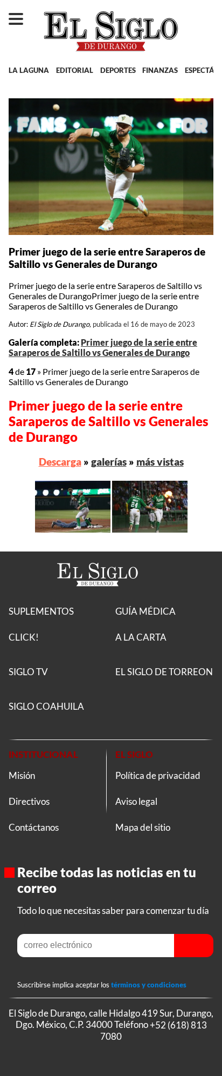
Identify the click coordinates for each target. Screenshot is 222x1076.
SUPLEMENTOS (41, 611)
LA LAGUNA (29, 70)
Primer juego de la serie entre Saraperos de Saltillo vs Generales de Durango (103, 347)
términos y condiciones (148, 984)
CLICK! (24, 637)
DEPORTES (118, 70)
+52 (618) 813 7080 (153, 1030)
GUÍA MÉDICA (145, 611)
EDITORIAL (74, 70)
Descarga (60, 461)
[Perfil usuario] (205, 14)
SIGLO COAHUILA (46, 706)
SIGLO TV (28, 671)
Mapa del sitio (142, 827)
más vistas (160, 461)
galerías (109, 461)
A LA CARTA (140, 637)
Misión (22, 775)
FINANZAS (160, 70)
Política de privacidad (157, 775)
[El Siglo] (97, 598)
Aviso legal (136, 801)
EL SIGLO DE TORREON (164, 671)
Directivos (29, 801)
